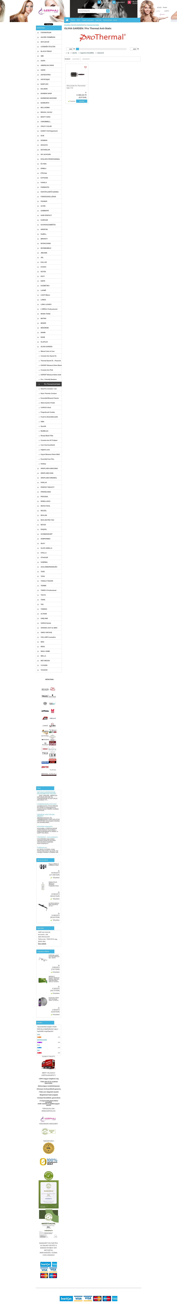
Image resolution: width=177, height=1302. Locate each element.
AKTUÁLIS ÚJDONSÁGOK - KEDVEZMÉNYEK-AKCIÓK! (46, 792)
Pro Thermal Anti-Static (91, 25)
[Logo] (48, 11)
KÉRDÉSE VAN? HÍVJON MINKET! (45, 815)
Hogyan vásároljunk (88, 20)
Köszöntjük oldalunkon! (44, 826)
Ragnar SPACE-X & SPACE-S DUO (54, 864)
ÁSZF (78, 20)
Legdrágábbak (86, 59)
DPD (38, 1034)
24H (38, 1050)
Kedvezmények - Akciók (110, 20)
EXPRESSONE (42, 1040)
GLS (38, 1045)
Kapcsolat (98, 20)
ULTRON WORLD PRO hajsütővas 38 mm (54, 904)
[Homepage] (68, 20)
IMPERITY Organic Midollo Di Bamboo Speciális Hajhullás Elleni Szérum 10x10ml (54, 979)
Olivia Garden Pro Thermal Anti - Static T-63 (76, 87)
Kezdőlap (67, 25)
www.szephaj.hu (48, 1111)
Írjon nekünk (42, 943)
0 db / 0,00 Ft (135, 1)
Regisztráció (120, 2)
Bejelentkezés (106, 2)
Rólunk (73, 20)
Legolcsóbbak (75, 59)
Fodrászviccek (42, 847)
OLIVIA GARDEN (77, 25)
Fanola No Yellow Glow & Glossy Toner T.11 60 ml (54, 999)
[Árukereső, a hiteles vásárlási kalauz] (48, 1131)
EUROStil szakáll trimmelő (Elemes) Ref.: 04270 (54, 956)
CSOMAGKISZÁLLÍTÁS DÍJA (47, 804)
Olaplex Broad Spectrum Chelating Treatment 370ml (54, 884)
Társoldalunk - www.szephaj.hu (47, 837)
